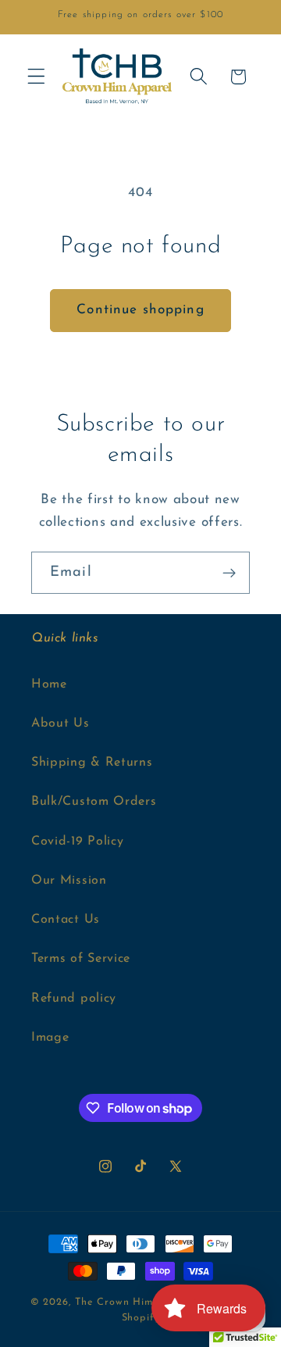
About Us (60, 723)
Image (50, 1037)
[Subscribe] (229, 573)
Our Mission (69, 880)
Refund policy (73, 998)
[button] (36, 77)
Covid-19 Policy (77, 841)
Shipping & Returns (91, 762)
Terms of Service (80, 958)
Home (49, 684)
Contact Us (65, 919)
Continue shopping (140, 309)
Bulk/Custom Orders (93, 801)
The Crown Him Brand (131, 1302)
